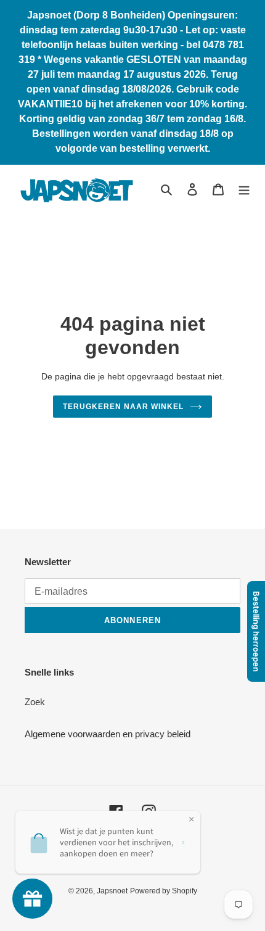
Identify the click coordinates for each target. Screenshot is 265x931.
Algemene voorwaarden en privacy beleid (107, 734)
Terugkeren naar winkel (123, 406)
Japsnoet (112, 891)
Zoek (35, 702)
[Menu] (244, 189)
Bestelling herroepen (256, 631)
